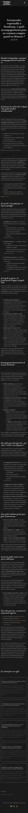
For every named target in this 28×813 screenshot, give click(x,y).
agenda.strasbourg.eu (19, 616)
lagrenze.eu (6, 271)
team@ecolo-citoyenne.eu (7, 794)
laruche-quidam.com (9, 253)
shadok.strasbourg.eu (9, 237)
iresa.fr (7, 196)
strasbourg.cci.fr (7, 480)
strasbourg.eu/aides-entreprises (13, 150)
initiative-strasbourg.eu (12, 396)
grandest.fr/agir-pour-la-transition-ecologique (15, 620)
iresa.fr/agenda (7, 624)
